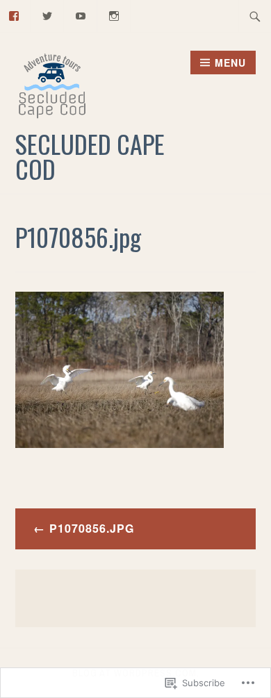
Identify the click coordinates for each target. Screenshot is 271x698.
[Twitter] (47, 14)
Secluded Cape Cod (90, 156)
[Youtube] (81, 14)
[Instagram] (114, 14)
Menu (230, 62)
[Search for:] (255, 16)
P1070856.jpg (91, 528)
